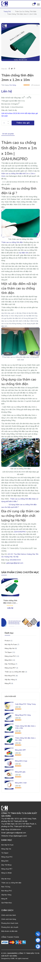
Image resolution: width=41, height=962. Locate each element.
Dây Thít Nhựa (10, 664)
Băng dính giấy (20, 772)
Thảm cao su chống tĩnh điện (15, 672)
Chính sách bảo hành (8, 915)
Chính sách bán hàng (8, 919)
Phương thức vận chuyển (9, 927)
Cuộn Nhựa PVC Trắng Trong (25, 704)
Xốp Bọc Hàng (10, 680)
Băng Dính (8, 660)
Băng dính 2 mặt (21, 783)
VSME (12, 958)
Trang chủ (7, 11)
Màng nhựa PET (10, 668)
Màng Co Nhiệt (6, 873)
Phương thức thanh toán (9, 923)
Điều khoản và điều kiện (9, 931)
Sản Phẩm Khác (6, 903)
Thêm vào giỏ (23, 122)
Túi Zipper (8, 652)
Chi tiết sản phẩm (8, 134)
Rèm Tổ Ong (5, 887)
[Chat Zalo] (37, 946)
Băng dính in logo (21, 761)
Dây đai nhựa (5, 879)
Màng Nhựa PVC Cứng (23, 715)
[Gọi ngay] (37, 933)
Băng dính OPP (20, 750)
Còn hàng (12, 85)
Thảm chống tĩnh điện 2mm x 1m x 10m (10, 601)
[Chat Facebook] (37, 940)
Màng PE (8, 683)
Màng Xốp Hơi (9, 648)
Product (7, 641)
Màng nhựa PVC (10, 656)
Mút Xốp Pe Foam (11, 644)
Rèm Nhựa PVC (10, 676)
